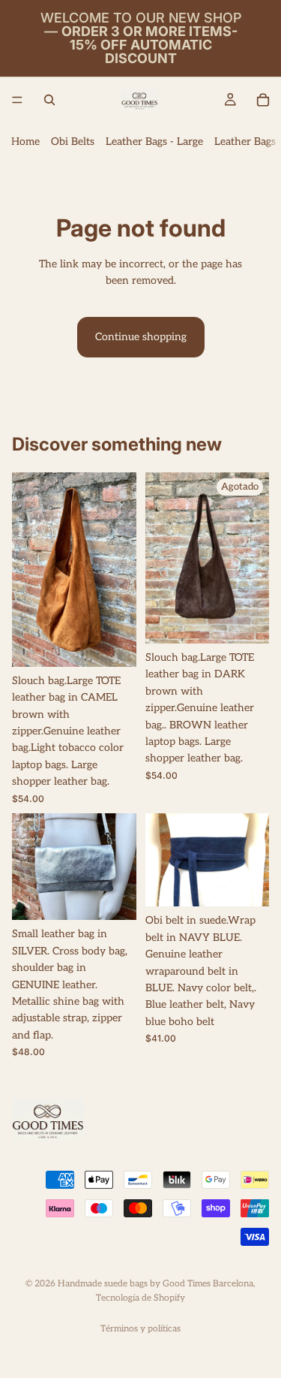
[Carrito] (263, 99)
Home (25, 141)
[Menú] (17, 100)
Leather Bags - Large (154, 141)
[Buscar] (49, 99)
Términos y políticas (140, 1328)
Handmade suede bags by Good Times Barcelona (155, 1283)
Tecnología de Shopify (140, 1298)
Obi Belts (72, 141)
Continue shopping (141, 336)
